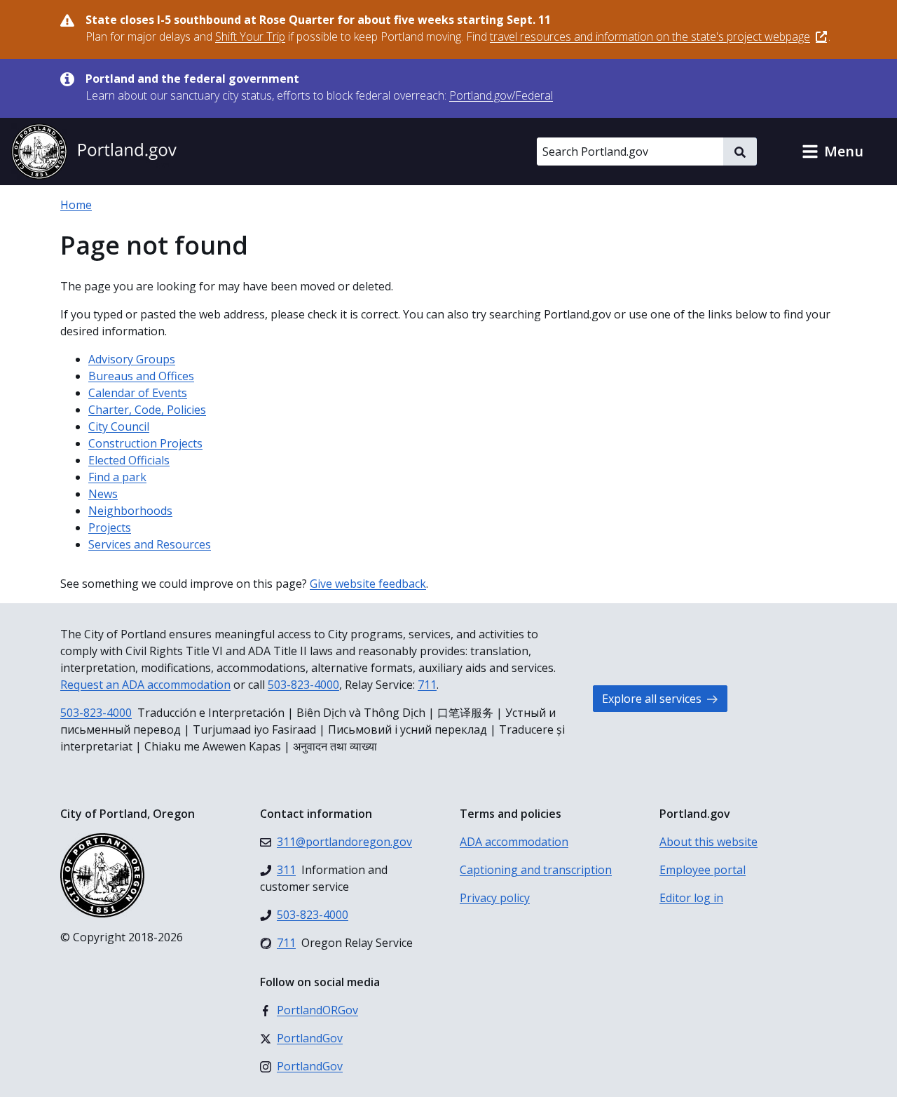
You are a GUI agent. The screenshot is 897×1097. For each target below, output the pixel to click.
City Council (118, 426)
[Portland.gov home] (94, 151)
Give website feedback (368, 583)
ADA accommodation (514, 841)
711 (427, 684)
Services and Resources (149, 544)
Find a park (117, 477)
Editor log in (691, 898)
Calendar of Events (137, 393)
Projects (109, 527)
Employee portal (702, 869)
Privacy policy (495, 898)
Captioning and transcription (536, 869)
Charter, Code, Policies (147, 409)
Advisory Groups (131, 359)
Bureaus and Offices (141, 376)
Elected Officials (129, 460)
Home (76, 205)
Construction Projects (145, 443)
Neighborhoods (130, 510)
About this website (708, 841)
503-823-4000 (303, 684)
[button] (832, 151)
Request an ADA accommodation (145, 684)
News (103, 494)
